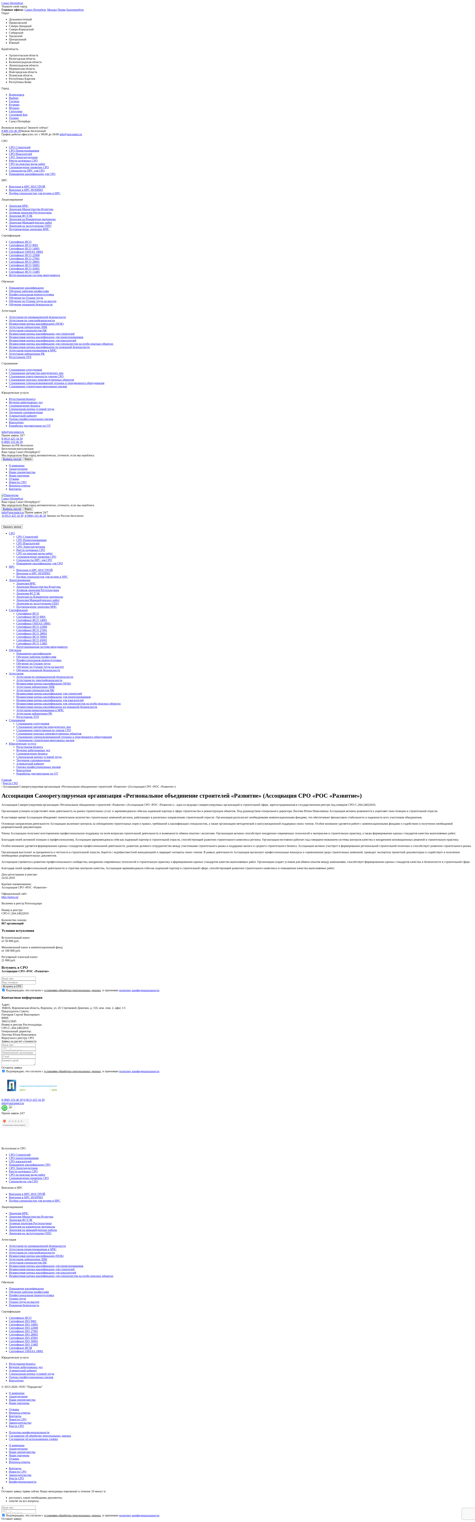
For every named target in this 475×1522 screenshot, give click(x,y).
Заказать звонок (12, 526)
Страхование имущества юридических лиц (36, 373)
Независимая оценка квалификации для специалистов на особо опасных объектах (61, 343)
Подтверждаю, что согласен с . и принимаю (82, 990)
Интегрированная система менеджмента (34, 275)
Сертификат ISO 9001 (23, 1321)
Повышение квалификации (26, 287)
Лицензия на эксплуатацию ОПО (30, 225)
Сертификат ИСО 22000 (24, 255)
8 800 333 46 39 (11, 131)
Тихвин (14, 118)
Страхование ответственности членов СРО (36, 376)
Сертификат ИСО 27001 (24, 258)
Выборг (14, 98)
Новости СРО (18, 482)
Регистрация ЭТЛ (20, 357)
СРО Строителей (20, 147)
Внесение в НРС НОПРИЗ (26, 189)
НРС (12, 566)
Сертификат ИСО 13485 (24, 271)
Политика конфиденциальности (29, 1432)
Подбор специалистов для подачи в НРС (34, 193)
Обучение (15, 650)
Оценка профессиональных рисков (31, 419)
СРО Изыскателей (20, 154)
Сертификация (18, 610)
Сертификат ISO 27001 (23, 1331)
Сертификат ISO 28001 (23, 1334)
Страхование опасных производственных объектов (41, 379)
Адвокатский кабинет (23, 415)
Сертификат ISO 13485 (23, 1344)
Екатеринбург (75, 9)
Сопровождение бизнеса (24, 405)
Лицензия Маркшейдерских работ (30, 222)
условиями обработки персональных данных (72, 990)
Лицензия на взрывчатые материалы (32, 1226)
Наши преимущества (22, 472)
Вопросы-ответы (19, 485)
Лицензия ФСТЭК (20, 215)
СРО (12, 533)
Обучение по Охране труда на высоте (32, 301)
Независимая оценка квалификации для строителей (42, 333)
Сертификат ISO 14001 (23, 1324)
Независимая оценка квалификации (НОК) (36, 323)
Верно (28, 459)
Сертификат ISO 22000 (23, 1327)
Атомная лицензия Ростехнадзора (30, 212)
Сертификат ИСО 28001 (24, 261)
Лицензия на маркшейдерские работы (33, 1230)
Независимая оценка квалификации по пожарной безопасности (49, 347)
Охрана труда (17, 1298)
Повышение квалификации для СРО (32, 174)
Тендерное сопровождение (26, 412)
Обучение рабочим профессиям (29, 291)
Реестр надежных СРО (23, 160)
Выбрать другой (12, 459)
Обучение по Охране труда (26, 297)
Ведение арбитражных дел (26, 402)
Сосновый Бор (18, 114)
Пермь (62, 9)
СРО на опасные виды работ (27, 164)
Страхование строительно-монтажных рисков (38, 386)
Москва (52, 9)
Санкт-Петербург (12, 3)
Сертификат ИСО (20, 241)
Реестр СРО (16, 1426)
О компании (16, 465)
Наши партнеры (19, 475)
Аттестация (16, 673)
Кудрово (14, 104)
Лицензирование (19, 580)
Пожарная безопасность (24, 1305)
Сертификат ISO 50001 (23, 1341)
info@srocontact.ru (71, 134)
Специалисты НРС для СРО (27, 170)
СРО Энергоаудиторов (23, 157)
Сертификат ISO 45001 (23, 1337)
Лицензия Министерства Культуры (31, 209)
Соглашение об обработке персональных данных (40, 1435)
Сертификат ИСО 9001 (23, 245)
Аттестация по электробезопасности (32, 320)
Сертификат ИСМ (20, 1347)
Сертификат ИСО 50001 (24, 265)
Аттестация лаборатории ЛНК (28, 327)
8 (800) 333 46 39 (12, 442)
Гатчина (14, 101)
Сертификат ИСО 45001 (24, 268)
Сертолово (15, 111)
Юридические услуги (22, 743)
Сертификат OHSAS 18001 (26, 251)
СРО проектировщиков (24, 1158)
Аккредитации (18, 468)
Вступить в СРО (12, 986)
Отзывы (14, 478)
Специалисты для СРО (23, 1181)
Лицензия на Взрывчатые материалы (32, 219)
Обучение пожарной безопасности (31, 304)
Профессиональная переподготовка (31, 294)
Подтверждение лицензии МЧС (29, 229)
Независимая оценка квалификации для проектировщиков (46, 337)
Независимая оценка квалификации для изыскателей (42, 340)
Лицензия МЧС (19, 205)
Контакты (15, 488)
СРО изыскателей (20, 1161)
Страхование (17, 720)
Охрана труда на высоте (24, 1301)
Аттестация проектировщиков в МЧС (33, 350)
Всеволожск (16, 94)
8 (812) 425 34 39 (12, 438)
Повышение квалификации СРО (29, 1164)
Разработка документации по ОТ (30, 425)
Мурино (14, 108)
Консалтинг (16, 422)
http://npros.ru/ (10, 897)
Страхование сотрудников (25, 369)
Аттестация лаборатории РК (27, 353)
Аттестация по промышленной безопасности (37, 317)
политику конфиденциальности (139, 990)
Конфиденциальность (22, 1481)
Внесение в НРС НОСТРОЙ (27, 186)
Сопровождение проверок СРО (29, 167)
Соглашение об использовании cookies (33, 1439)
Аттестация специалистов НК (28, 330)
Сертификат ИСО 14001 (24, 248)
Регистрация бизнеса (22, 399)
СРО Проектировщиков (24, 150)
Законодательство (20, 1422)
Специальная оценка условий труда (31, 409)
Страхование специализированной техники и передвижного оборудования (56, 383)
